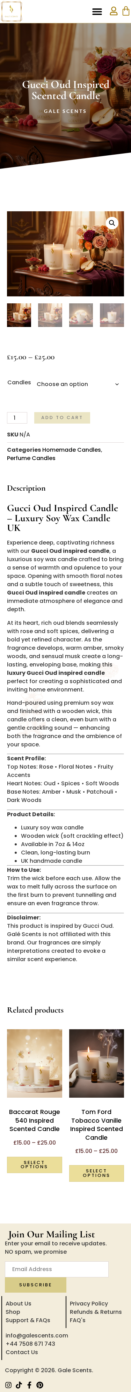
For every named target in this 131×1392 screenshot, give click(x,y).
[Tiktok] (18, 1385)
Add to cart (62, 417)
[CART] (126, 11)
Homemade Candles (71, 450)
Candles (19, 382)
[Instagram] (8, 1385)
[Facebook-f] (29, 1385)
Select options (34, 1165)
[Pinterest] (39, 1385)
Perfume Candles (31, 458)
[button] (97, 11)
